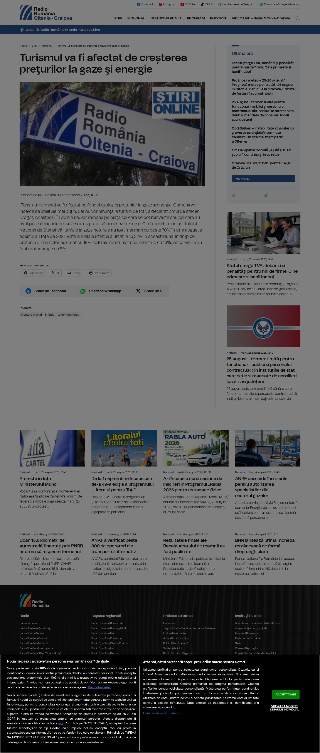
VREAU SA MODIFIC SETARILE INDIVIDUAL (284, 708)
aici (61, 723)
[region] (160, 704)
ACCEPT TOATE (286, 694)
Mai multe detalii (99, 687)
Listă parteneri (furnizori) (162, 713)
